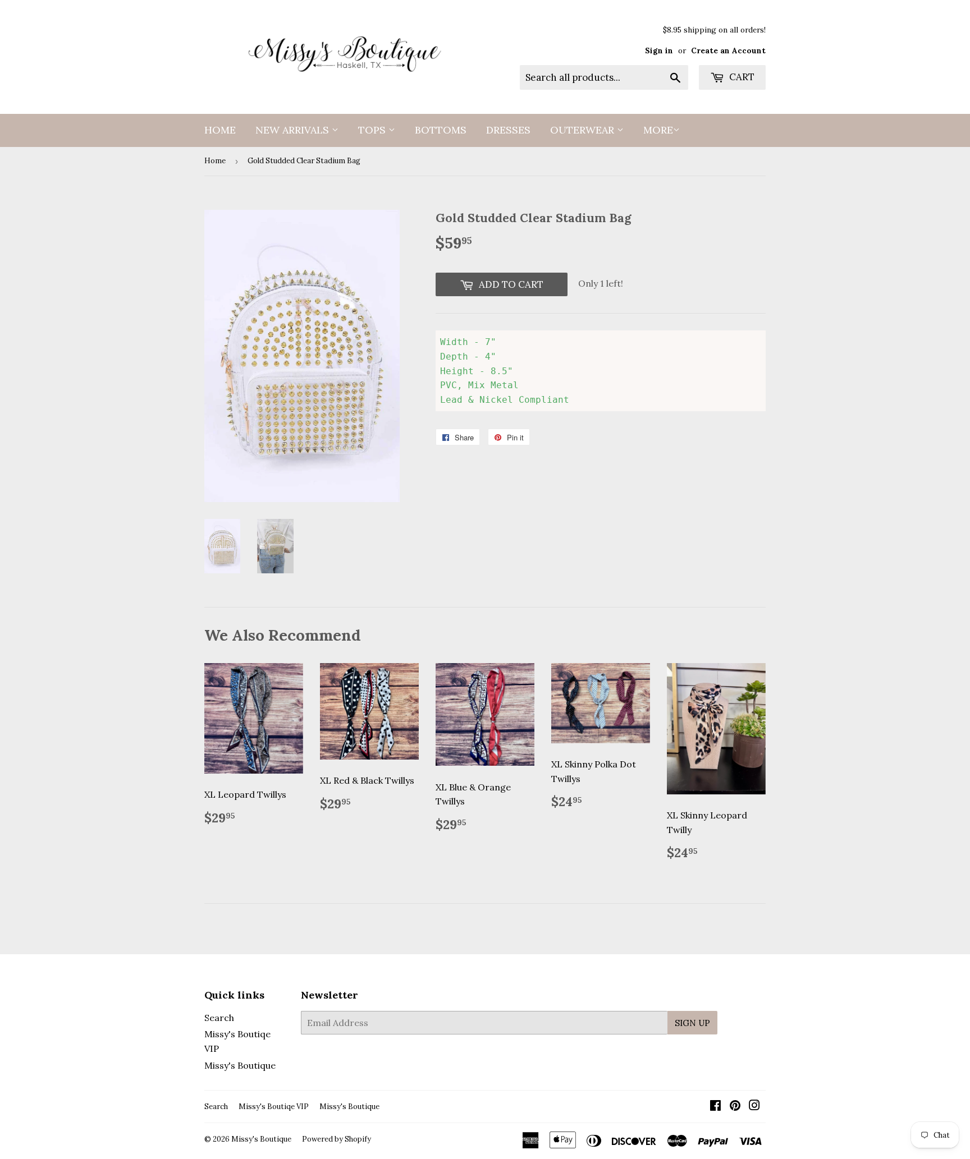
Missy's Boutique (240, 1065)
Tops (373, 129)
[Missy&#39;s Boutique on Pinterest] (735, 1106)
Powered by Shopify (336, 1139)
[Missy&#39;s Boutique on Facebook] (715, 1106)
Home (220, 129)
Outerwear (583, 129)
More (658, 129)
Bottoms (440, 129)
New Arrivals (293, 129)
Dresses (508, 129)
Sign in (659, 50)
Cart (740, 77)
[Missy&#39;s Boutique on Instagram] (754, 1106)
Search (219, 1017)
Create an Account (728, 50)
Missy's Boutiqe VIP (274, 1106)
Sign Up (692, 1023)
